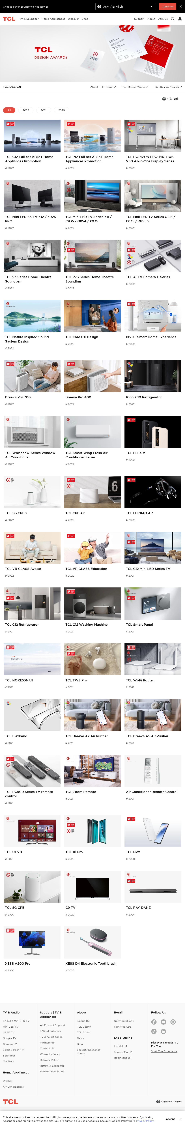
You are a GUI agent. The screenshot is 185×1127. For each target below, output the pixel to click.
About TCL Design (101, 87)
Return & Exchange (52, 1065)
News (80, 1038)
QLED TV (9, 1032)
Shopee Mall (121, 1052)
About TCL (84, 1021)
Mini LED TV (10, 1026)
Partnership (47, 1042)
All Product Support (52, 1025)
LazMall (119, 1046)
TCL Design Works (133, 87)
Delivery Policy (49, 1060)
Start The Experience (164, 1051)
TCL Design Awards (166, 87)
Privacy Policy (145, 1120)
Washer (7, 1081)
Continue (167, 6)
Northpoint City (124, 1021)
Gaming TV (10, 1044)
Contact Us (47, 1048)
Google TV (9, 1038)
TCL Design (84, 1026)
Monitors (8, 1061)
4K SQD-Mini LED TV (16, 1021)
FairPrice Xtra (122, 1026)
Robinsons (120, 1057)
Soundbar (9, 1055)
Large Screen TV (13, 1049)
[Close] (180, 1119)
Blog (80, 1044)
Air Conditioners (13, 1086)
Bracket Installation (52, 1071)
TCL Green (83, 1032)
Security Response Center (88, 1051)
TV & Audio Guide (51, 1036)
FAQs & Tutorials (50, 1031)
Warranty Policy (50, 1054)
